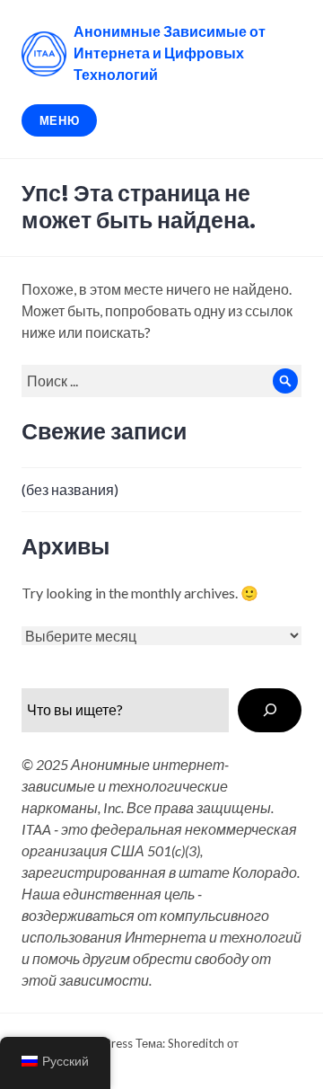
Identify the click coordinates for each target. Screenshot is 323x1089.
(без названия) (70, 489)
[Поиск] (269, 710)
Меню (59, 120)
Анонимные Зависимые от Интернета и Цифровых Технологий (170, 53)
